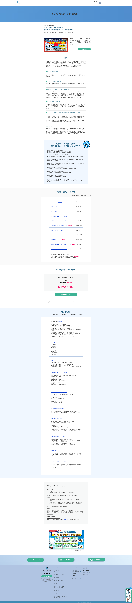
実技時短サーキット (55, 220)
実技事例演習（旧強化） (55, 216)
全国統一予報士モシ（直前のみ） (57, 230)
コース (61, 216)
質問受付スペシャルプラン (56, 239)
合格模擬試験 (53, 244)
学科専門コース (54, 206)
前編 (59, 202)
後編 (61, 202)
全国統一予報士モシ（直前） (56, 418)
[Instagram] (44, 573)
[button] (55, 3)
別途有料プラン (67, 519)
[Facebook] (46, 573)
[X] (47, 573)
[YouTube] (49, 573)
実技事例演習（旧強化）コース (57, 372)
